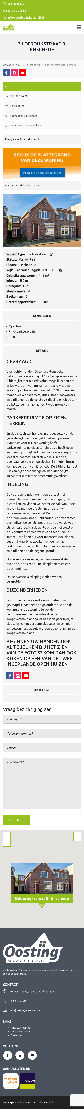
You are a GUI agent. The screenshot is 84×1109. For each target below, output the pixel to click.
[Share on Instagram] (14, 72)
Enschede (26, 265)
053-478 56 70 (18, 96)
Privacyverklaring (20, 1027)
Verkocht (25, 259)
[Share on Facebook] (6, 72)
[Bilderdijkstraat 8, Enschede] (42, 220)
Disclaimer (16, 1035)
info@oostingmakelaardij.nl (25, 17)
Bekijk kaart (16, 105)
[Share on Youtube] (22, 72)
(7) (33, 64)
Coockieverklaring (21, 1031)
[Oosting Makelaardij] (7, 27)
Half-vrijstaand (38, 254)
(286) (11, 64)
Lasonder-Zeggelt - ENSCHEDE (37, 270)
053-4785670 (15, 3)
